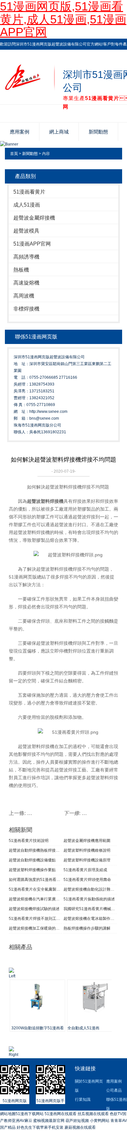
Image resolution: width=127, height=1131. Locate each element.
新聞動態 (98, 131)
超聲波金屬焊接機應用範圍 (87, 840)
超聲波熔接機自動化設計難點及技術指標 (90, 889)
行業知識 (83, 1099)
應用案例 (19, 131)
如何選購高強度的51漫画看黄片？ (35, 879)
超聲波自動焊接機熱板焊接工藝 (35, 850)
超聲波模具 (26, 231)
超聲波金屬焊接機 (34, 218)
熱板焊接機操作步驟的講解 (87, 928)
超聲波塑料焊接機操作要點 (32, 870)
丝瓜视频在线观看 (93, 1114)
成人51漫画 (26, 205)
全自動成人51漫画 (83, 1028)
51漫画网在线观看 (61, 1114)
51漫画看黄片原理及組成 (85, 870)
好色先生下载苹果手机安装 (40, 1127)
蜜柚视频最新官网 (48, 1120)
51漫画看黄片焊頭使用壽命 (87, 879)
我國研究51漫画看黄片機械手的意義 (90, 909)
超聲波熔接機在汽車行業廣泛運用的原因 (35, 899)
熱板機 (21, 270)
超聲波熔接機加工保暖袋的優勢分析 (35, 928)
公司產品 (114, 1090)
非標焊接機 (26, 308)
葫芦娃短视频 (77, 1120)
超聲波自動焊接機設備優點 (32, 860)
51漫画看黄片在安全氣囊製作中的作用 (35, 889)
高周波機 (23, 296)
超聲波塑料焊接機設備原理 (87, 860)
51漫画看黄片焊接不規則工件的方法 (35, 918)
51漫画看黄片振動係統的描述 (89, 899)
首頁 (14, 153)
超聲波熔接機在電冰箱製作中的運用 (90, 918)
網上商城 (59, 131)
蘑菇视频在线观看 (80, 1127)
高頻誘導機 (26, 257)
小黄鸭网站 (99, 1120)
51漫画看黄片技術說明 (29, 840)
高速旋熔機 (26, 283)
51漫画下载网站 (30, 1114)
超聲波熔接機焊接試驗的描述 (34, 909)
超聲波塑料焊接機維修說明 (87, 850)
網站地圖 (8, 1114)
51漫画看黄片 (29, 192)
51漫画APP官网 (32, 244)
